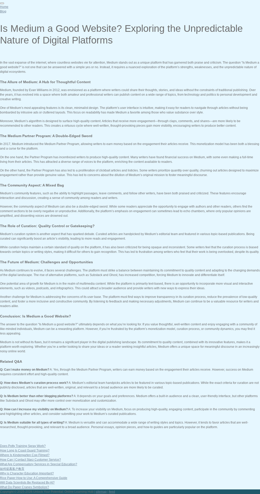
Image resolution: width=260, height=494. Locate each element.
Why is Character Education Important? (27, 473)
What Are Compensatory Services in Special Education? (38, 464)
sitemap (101, 491)
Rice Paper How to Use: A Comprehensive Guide (33, 478)
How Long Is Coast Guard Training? (25, 450)
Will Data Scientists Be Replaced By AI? (27, 482)
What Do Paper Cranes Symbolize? (24, 487)
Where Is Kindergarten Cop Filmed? (25, 455)
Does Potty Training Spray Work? (23, 446)
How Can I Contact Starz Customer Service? (30, 459)
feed (112, 491)
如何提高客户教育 (12, 469)
